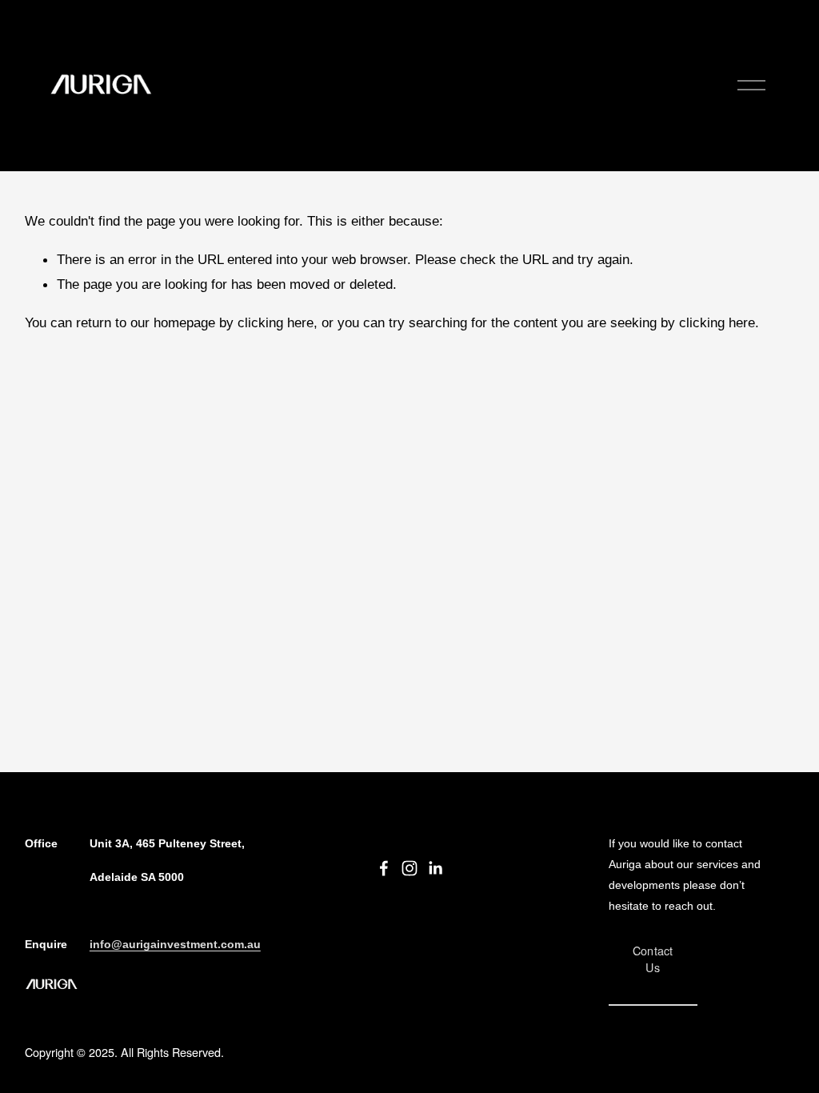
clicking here (276, 322)
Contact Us (653, 958)
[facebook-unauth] (384, 868)
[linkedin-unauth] (435, 868)
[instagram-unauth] (409, 868)
